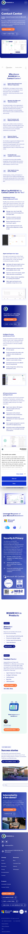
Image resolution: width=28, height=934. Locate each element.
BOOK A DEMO (6, 29)
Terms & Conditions (6, 931)
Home (2, 860)
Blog (14, 860)
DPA (2, 928)
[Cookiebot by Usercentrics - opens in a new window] (20, 449)
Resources (3, 866)
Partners (3, 863)
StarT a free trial (9, 33)
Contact (3, 875)
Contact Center (5, 887)
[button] (25, 2)
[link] (8, 29)
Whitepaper (16, 869)
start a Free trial (9, 901)
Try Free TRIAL (8, 688)
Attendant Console (6, 884)
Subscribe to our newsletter (13, 905)
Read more (8, 646)
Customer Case (17, 863)
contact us (8, 813)
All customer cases (9, 761)
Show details (19, 474)
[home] (7, 2)
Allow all (14, 478)
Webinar (15, 866)
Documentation (5, 872)
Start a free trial (11, 324)
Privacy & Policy (5, 923)
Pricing (3, 869)
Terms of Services (5, 926)
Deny (14, 483)
